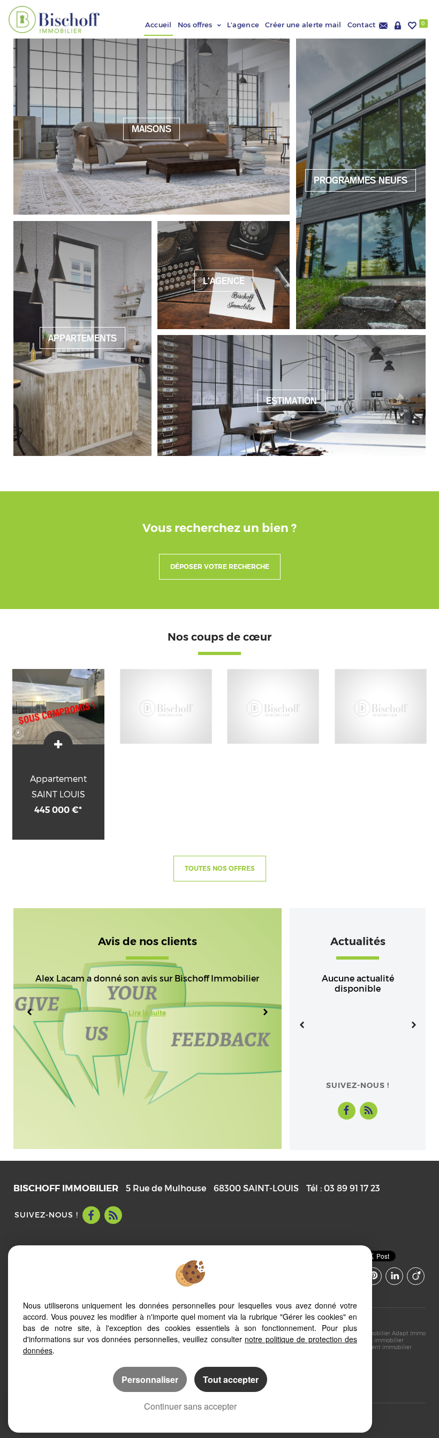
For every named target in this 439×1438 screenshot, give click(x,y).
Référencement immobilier (375, 1347)
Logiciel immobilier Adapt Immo (382, 1333)
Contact (363, 24)
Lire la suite (147, 1013)
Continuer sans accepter (190, 1406)
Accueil (158, 24)
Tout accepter (231, 1379)
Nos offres (195, 24)
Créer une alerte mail (303, 24)
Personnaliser (150, 1379)
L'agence (243, 24)
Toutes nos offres (220, 868)
